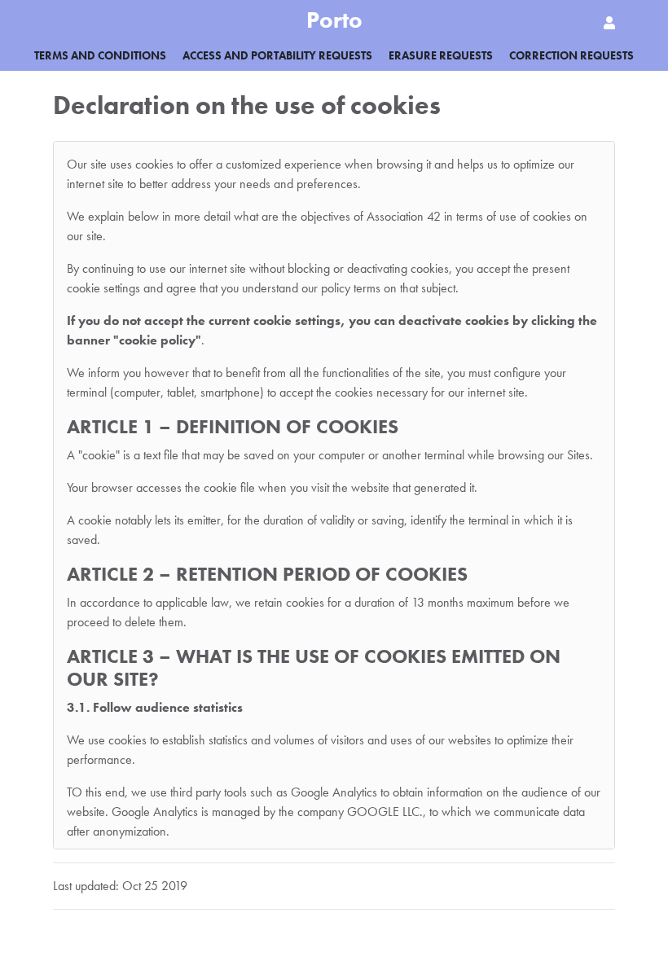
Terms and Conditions (100, 55)
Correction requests (571, 55)
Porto (334, 20)
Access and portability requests (277, 55)
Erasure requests (441, 55)
